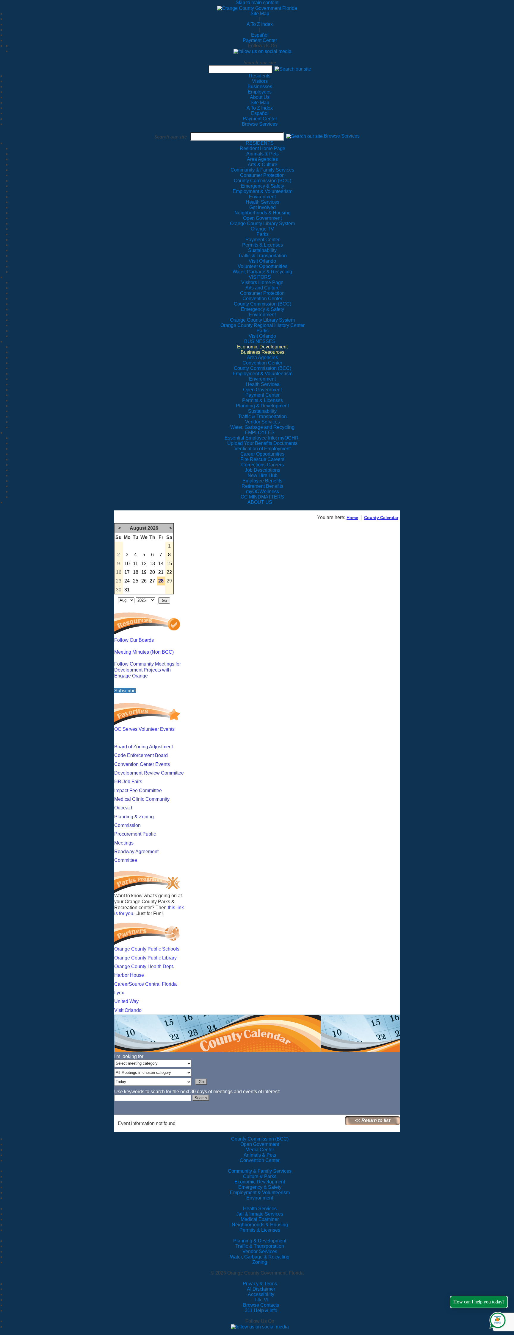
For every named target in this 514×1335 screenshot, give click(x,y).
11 (135, 563)
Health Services (260, 1208)
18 (135, 572)
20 (152, 572)
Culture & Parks (259, 1176)
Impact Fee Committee (138, 790)
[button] (293, 68)
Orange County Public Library (145, 957)
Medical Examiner (260, 1219)
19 (144, 572)
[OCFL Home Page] (257, 7)
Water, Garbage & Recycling (259, 1256)
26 (144, 580)
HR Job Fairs (128, 781)
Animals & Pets (260, 1155)
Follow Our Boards (134, 640)
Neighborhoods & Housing (260, 1224)
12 (144, 563)
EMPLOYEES (260, 432)
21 (161, 572)
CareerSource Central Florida (145, 984)
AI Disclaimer (261, 1289)
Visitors (260, 81)
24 (127, 580)
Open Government (259, 1144)
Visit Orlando (128, 1010)
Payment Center (260, 40)
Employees (260, 91)
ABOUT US (259, 502)
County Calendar (381, 517)
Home (352, 517)
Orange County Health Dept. (144, 966)
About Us (259, 97)
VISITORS (260, 277)
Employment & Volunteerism (260, 1192)
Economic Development (259, 1181)
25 (135, 580)
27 (152, 580)
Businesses (259, 86)
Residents (259, 75)
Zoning (259, 1262)
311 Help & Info (261, 1310)
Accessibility (261, 1294)
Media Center (259, 1149)
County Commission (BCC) (260, 1138)
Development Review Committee (149, 772)
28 (161, 580)
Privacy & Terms (260, 1283)
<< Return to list (372, 1120)
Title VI (261, 1299)
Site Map (259, 13)
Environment (259, 1197)
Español (260, 35)
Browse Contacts (261, 1305)
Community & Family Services (262, 169)
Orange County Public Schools (146, 948)
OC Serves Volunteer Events (144, 729)
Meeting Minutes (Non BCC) (144, 652)
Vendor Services (259, 1251)
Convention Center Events (142, 764)
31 (127, 589)
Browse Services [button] (342, 136)
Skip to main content (257, 2)
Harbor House (129, 975)
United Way (126, 1001)
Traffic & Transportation (259, 1246)
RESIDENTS (260, 143)
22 (169, 572)
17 (127, 572)
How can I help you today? (478, 1301)
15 (169, 563)
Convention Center (260, 1160)
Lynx (119, 992)
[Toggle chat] (496, 1319)
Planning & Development (259, 1240)
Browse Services (260, 124)
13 (152, 563)
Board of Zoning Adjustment (143, 746)
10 (127, 563)
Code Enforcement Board (141, 755)
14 (161, 563)
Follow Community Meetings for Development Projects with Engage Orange (147, 669)
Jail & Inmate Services (259, 1213)
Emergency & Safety (259, 1187)
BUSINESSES (259, 341)
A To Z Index (260, 24)
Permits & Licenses (259, 1230)
